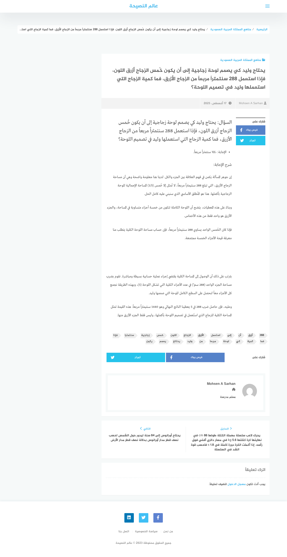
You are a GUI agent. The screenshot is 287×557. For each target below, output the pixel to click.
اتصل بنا (123, 531)
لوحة (226, 341)
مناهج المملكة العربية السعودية (240, 60)
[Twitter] (143, 518)
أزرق (250, 335)
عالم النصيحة (143, 6)
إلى (229, 335)
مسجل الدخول (237, 484)
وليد (189, 341)
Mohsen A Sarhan (251, 103)
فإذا (115, 335)
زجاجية (145, 335)
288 (262, 335)
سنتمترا (129, 335)
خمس (160, 335)
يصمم (162, 341)
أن (239, 335)
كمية (250, 341)
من (201, 341)
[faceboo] (158, 518)
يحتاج (176, 341)
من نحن (168, 531)
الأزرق (201, 335)
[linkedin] (129, 518)
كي (238, 341)
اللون (173, 335)
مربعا (213, 341)
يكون (149, 341)
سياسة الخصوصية (146, 531)
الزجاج (187, 335)
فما (262, 341)
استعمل (215, 335)
